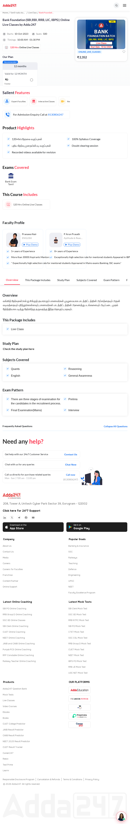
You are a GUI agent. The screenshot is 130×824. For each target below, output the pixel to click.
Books (6, 718)
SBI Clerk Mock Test (77, 608)
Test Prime (8, 764)
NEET (71, 586)
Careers (6, 563)
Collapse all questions (115, 426)
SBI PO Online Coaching (14, 608)
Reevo (5, 759)
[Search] (116, 5)
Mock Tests (8, 694)
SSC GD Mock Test (77, 614)
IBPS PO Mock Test (77, 661)
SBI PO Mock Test (76, 626)
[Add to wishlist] (124, 51)
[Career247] (79, 724)
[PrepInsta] (79, 716)
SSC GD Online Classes (14, 620)
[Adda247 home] (9, 5)
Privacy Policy (92, 779)
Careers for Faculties (13, 569)
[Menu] (124, 5)
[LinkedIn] (5, 518)
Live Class (32, 12)
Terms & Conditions (72, 779)
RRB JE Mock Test (76, 667)
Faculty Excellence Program (81, 592)
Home (5, 12)
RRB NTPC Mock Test (78, 620)
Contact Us (70, 454)
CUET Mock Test (76, 649)
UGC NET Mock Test (78, 673)
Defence (72, 569)
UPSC (71, 581)
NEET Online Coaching (14, 638)
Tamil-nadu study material (21, 12)
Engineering (74, 575)
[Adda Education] (79, 690)
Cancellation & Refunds (48, 779)
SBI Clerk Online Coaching (15, 626)
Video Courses (10, 706)
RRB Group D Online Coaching (17, 614)
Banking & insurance (78, 546)
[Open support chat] (121, 816)
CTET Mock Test (76, 632)
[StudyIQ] (79, 707)
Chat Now (70, 464)
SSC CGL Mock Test (77, 638)
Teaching (73, 563)
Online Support (10, 586)
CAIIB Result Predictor (13, 735)
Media (5, 557)
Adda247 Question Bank (15, 688)
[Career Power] (79, 698)
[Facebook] (26, 518)
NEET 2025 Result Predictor (16, 741)
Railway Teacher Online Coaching (19, 661)
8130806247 (55, 114)
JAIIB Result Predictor (13, 729)
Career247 (8, 753)
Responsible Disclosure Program (18, 779)
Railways (72, 557)
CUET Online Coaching (14, 632)
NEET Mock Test (76, 655)
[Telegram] (19, 518)
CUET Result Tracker (13, 747)
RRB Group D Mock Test (79, 643)
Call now (70, 474)
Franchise (8, 575)
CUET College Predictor (14, 723)
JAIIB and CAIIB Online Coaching (19, 643)
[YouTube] (33, 518)
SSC (70, 551)
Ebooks (6, 712)
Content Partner (10, 581)
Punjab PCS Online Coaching (17, 649)
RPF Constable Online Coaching (18, 655)
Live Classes (9, 700)
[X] (12, 518)
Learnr (6, 770)
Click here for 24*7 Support (21, 511)
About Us (7, 546)
